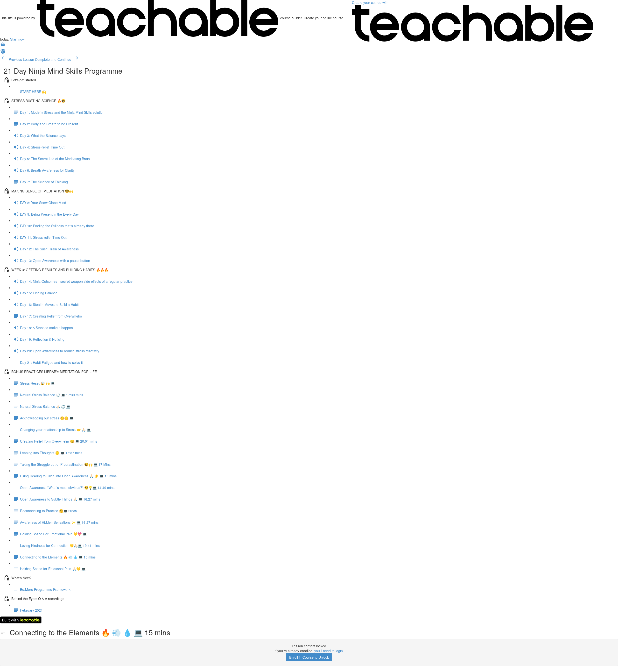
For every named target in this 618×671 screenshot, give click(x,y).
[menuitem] (3, 52)
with (370, 2)
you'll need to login (328, 650)
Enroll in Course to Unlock (309, 657)
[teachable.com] (157, 17)
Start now (17, 39)
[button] (3, 45)
